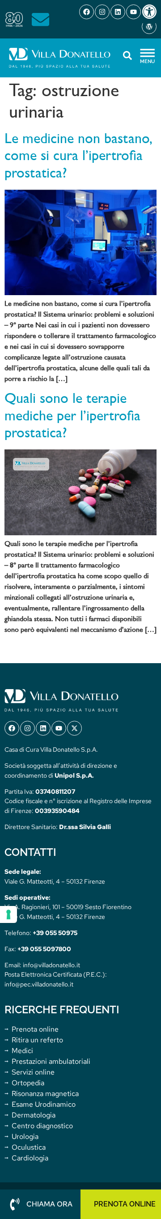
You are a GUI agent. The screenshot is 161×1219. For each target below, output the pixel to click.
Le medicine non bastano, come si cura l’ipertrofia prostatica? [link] (78, 156)
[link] (151, 11)
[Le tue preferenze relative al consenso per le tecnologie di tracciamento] (8, 914)
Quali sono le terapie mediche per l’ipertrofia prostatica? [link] (72, 416)
